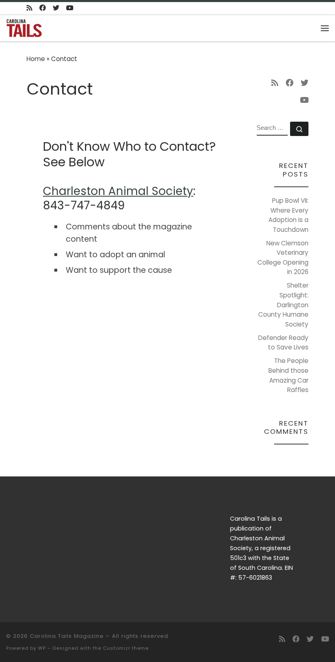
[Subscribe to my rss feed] (29, 8)
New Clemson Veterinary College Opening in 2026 (282, 258)
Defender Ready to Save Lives (283, 342)
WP (42, 648)
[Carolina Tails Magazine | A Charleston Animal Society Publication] (24, 27)
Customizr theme (126, 648)
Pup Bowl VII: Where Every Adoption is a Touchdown (288, 215)
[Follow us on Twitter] (56, 8)
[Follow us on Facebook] (42, 8)
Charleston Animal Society (118, 191)
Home (36, 58)
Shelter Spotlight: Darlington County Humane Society (283, 304)
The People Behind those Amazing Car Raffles (288, 375)
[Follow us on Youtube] (70, 8)
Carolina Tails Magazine (67, 636)
